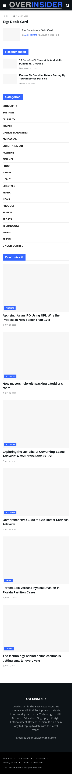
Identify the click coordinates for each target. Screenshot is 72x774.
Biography (10, 106)
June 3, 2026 (10, 665)
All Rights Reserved (32, 767)
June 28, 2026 (10, 597)
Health (7, 179)
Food (6, 165)
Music (7, 192)
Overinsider (16, 767)
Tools (7, 232)
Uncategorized (13, 245)
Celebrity (9, 119)
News (6, 199)
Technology (11, 225)
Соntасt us (23, 758)
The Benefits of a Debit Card (37, 30)
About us (7, 758)
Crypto (7, 126)
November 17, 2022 (30, 68)
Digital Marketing (15, 132)
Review (7, 212)
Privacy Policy (10, 762)
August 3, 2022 (47, 35)
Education (10, 139)
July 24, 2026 (10, 393)
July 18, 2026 (10, 461)
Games (7, 172)
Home (6, 15)
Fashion (8, 152)
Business (9, 112)
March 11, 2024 (28, 83)
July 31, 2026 (10, 325)
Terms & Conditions (32, 762)
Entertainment (13, 145)
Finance (8, 159)
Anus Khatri (30, 35)
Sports (7, 219)
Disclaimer (39, 758)
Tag (13, 15)
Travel (7, 239)
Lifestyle (9, 186)
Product (8, 205)
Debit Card (23, 15)
